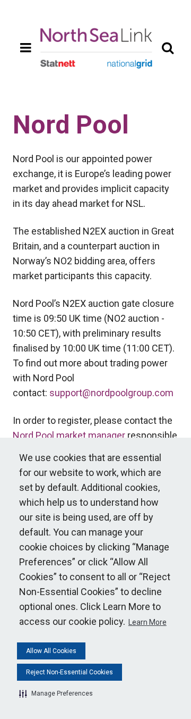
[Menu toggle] (25, 48)
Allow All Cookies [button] (51, 651)
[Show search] (167, 48)
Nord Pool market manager (69, 435)
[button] (56, 693)
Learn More (147, 622)
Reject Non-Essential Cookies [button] (69, 672)
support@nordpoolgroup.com (111, 392)
